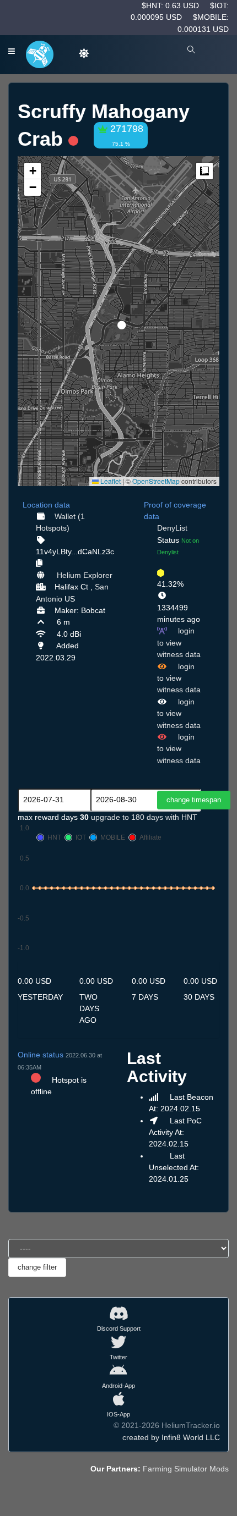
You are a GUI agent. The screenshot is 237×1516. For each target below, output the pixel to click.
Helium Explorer (84, 575)
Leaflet (110, 481)
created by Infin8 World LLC (171, 1437)
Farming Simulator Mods (186, 1468)
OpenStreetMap (156, 481)
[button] (117, 320)
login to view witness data (179, 642)
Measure (204, 171)
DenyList (172, 527)
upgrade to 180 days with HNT (144, 817)
